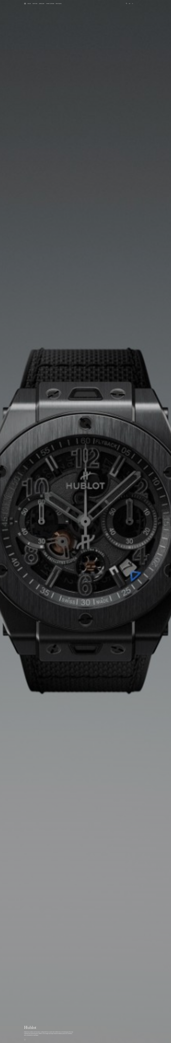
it (132, 3)
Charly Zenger (50, 3)
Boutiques (59, 3)
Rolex (29, 3)
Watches (35, 3)
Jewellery (41, 3)
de (129, 3)
